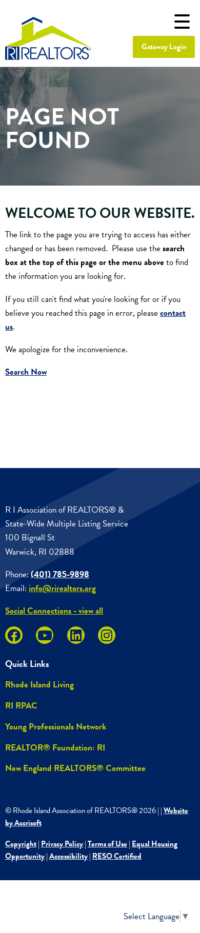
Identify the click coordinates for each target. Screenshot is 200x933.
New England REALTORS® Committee (75, 768)
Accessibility (68, 856)
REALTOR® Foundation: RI (55, 747)
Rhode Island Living (39, 684)
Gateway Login (164, 46)
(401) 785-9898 (60, 574)
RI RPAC (21, 705)
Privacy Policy (62, 843)
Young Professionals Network (55, 726)
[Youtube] (44, 635)
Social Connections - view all (54, 610)
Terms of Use (107, 843)
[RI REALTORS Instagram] (106, 635)
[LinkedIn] (76, 635)
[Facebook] (14, 635)
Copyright (20, 843)
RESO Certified (117, 856)
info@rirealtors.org (62, 588)
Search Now (26, 372)
